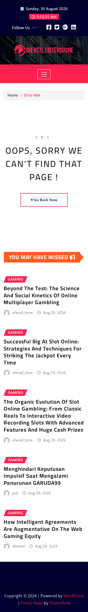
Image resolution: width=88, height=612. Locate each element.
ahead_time (22, 312)
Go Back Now (45, 199)
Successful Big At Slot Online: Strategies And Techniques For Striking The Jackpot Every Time (43, 352)
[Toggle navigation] (44, 74)
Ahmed (18, 546)
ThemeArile (59, 603)
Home (13, 95)
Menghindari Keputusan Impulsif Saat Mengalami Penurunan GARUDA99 (36, 476)
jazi (15, 492)
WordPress (73, 596)
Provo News (32, 603)
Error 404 (32, 95)
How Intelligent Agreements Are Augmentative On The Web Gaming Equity (43, 529)
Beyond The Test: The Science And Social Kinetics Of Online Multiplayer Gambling (42, 295)
